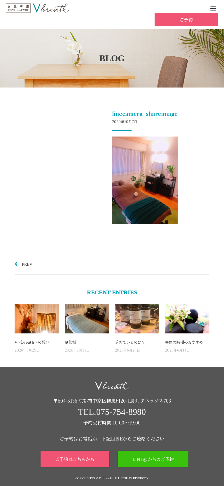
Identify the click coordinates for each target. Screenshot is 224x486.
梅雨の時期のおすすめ (184, 342)
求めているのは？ (130, 342)
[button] (213, 8)
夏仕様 (70, 342)
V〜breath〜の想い (32, 342)
